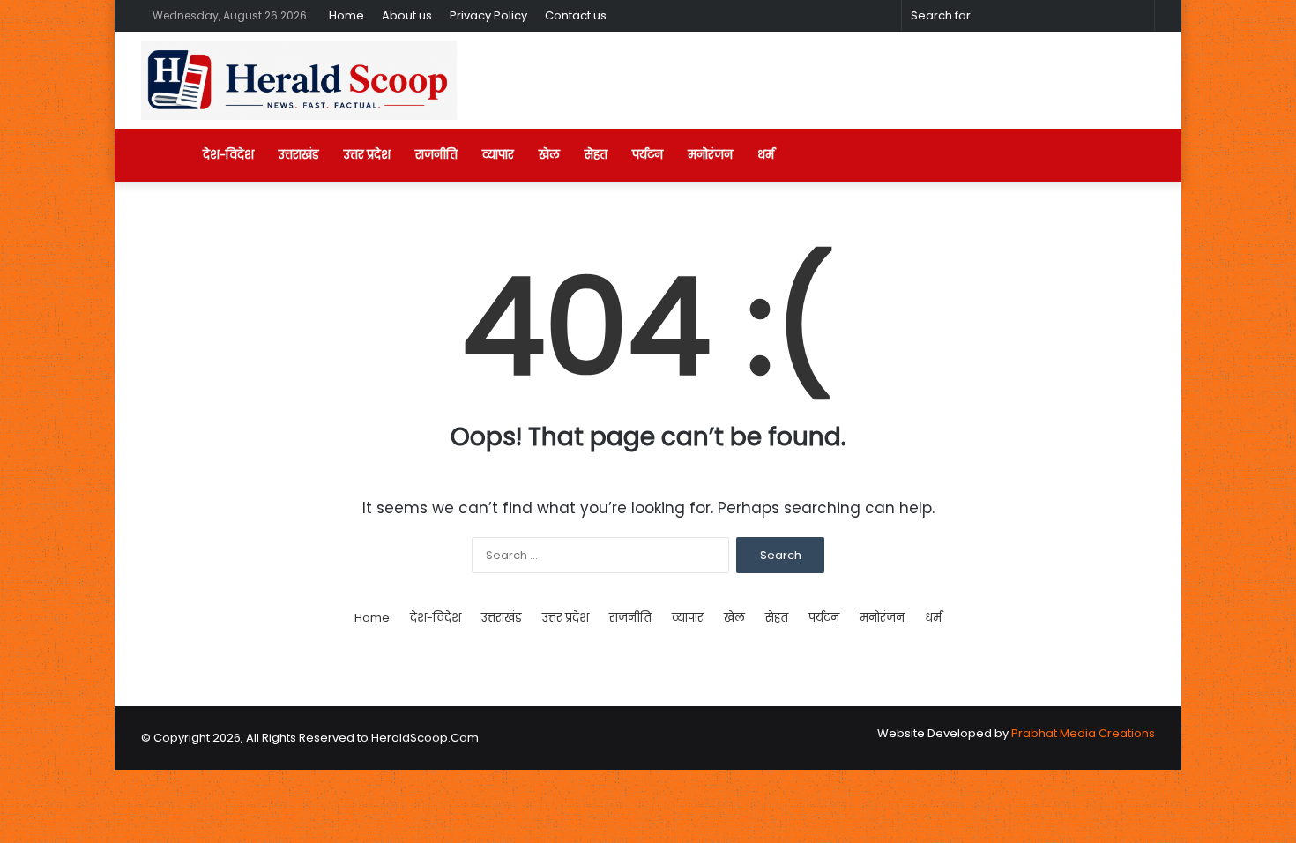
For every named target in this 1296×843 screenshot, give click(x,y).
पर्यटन (647, 154)
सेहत (596, 154)
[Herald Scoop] (299, 80)
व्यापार (498, 154)
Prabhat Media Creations (1083, 733)
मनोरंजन (710, 154)
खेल (549, 154)
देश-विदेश (228, 154)
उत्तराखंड (299, 154)
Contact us (576, 15)
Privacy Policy (488, 15)
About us (407, 15)
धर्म (765, 154)
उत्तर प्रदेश (367, 154)
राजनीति (436, 154)
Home (346, 15)
